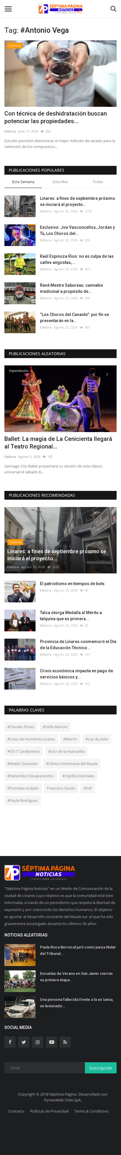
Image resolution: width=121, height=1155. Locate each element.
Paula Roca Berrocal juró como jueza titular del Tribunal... (78, 950)
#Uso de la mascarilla (66, 751)
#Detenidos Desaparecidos (30, 775)
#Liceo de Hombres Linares (31, 739)
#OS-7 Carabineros (23, 751)
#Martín (70, 739)
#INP (87, 788)
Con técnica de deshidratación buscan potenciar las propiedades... (55, 117)
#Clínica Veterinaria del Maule (72, 763)
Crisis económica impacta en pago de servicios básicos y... (76, 673)
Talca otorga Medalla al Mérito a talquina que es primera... (71, 615)
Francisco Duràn (61, 788)
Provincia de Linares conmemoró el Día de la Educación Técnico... (78, 644)
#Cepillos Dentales (78, 775)
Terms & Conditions (91, 1111)
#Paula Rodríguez (22, 800)
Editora (10, 131)
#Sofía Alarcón (55, 726)
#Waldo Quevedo (22, 763)
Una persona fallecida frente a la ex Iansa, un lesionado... (76, 1002)
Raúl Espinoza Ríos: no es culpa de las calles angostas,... (77, 259)
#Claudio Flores (20, 726)
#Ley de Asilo (96, 739)
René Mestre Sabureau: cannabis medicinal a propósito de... (71, 288)
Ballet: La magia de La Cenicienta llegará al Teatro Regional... (58, 442)
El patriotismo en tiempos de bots (72, 583)
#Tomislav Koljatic (23, 788)
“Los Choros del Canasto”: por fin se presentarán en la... (74, 317)
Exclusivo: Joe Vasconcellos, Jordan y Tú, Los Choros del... (77, 230)
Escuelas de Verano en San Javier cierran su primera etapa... (76, 976)
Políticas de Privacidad (49, 1111)
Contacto (16, 1111)
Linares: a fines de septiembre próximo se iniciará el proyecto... (77, 201)
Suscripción (100, 1068)
